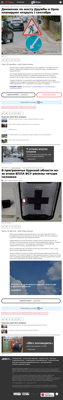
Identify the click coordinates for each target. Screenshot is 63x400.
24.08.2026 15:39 (5, 167)
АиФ (6, 56)
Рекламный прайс (17, 358)
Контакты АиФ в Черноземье (30, 358)
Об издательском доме (18, 360)
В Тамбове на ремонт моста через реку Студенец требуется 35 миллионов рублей (30, 134)
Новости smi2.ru (6, 163)
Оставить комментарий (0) (49, 94)
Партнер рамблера (35, 393)
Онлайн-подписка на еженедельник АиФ (36, 360)
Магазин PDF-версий (53, 360)
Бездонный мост (13, 129)
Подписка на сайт (43, 358)
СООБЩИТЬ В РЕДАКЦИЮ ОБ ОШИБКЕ (21, 364)
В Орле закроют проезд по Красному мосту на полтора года (24, 124)
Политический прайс (46, 362)
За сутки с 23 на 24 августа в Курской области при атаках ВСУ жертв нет (33, 285)
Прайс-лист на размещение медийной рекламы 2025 (25, 362)
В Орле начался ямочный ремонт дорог (19, 140)
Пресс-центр (53, 358)
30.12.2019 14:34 (5, 6)
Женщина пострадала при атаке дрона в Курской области (23, 330)
